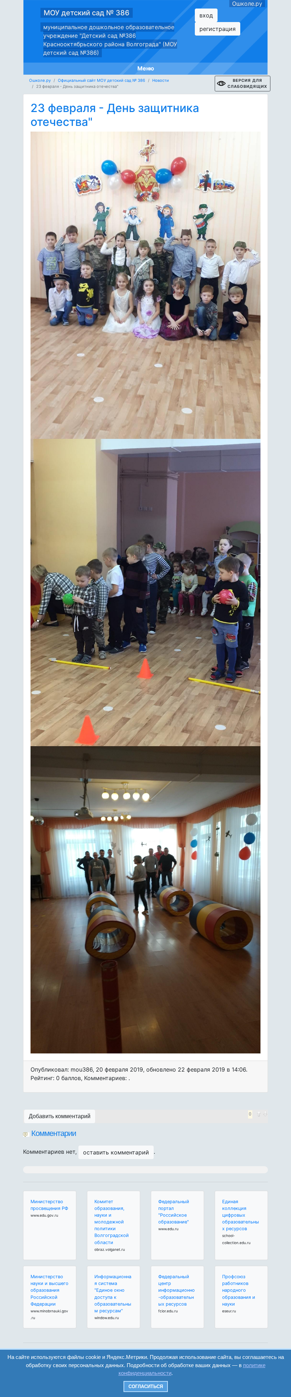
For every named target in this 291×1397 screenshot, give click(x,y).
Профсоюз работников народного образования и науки (238, 1290)
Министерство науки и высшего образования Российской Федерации (49, 1290)
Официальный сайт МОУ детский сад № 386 (101, 80)
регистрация (217, 28)
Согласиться (145, 1386)
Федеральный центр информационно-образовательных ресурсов (176, 1290)
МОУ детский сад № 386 (87, 13)
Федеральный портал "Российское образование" (173, 1212)
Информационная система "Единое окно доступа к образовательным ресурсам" (112, 1293)
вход (206, 15)
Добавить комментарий (59, 1116)
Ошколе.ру (247, 3)
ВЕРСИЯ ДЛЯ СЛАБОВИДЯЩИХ (247, 83)
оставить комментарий (116, 1152)
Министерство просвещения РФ (49, 1205)
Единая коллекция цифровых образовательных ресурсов (240, 1215)
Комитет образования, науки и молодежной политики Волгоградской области (111, 1222)
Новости (160, 80)
